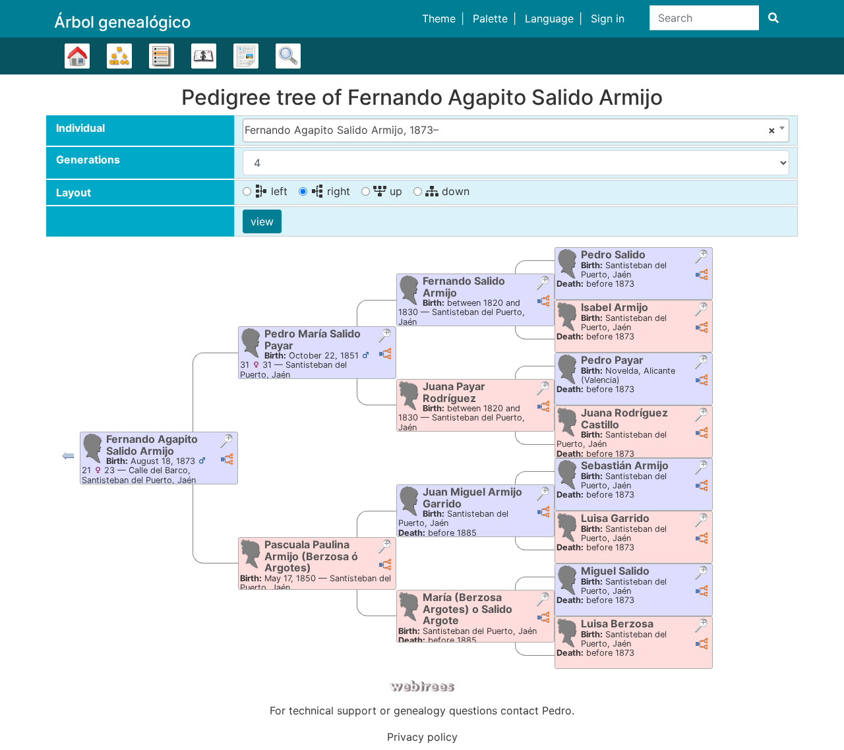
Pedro (557, 710)
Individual (80, 127)
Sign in (607, 18)
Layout (73, 192)
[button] (68, 458)
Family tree (77, 56)
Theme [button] (439, 18)
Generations (88, 159)
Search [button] (288, 56)
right (337, 191)
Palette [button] (490, 18)
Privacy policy (422, 736)
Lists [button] (161, 56)
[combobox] (516, 130)
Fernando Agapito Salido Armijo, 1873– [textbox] (510, 129)
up (394, 191)
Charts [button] (119, 56)
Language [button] (549, 18)
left (277, 191)
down (453, 191)
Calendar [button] (204, 56)
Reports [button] (246, 56)
